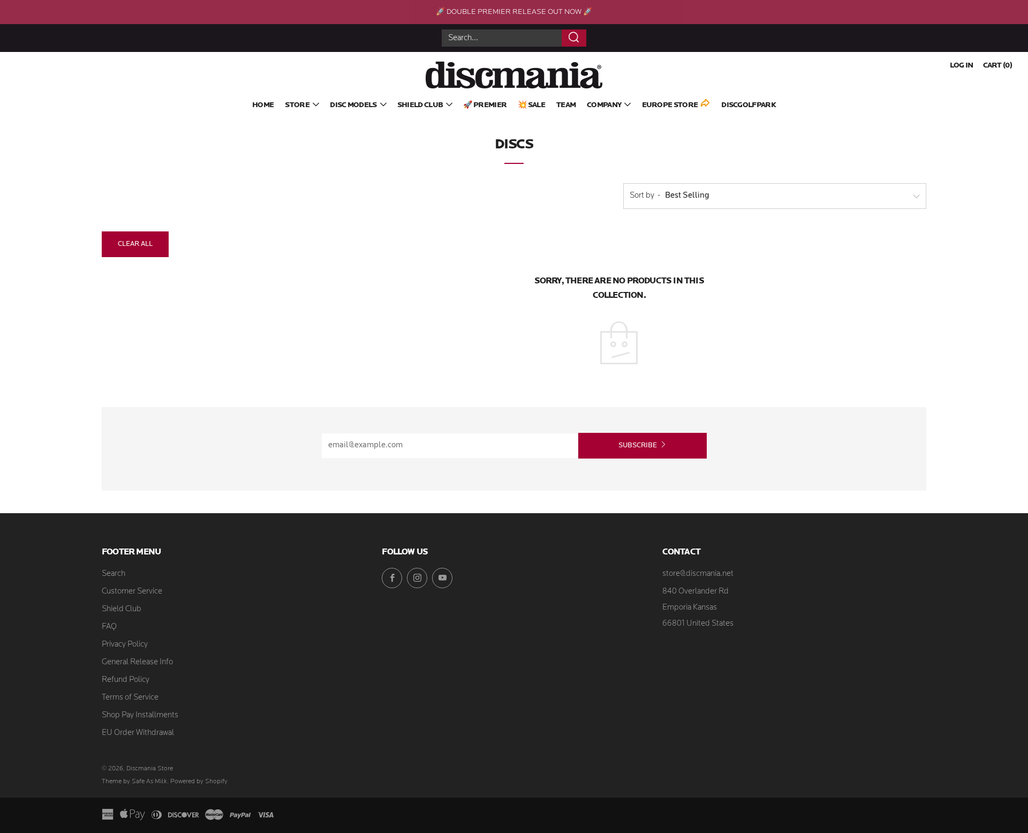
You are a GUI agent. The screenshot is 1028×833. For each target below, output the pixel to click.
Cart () (997, 66)
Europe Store (670, 105)
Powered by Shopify (199, 781)
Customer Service (132, 592)
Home (263, 105)
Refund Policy (125, 680)
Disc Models (353, 105)
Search (113, 574)
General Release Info (137, 662)
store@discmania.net (698, 574)
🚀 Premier (485, 105)
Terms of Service (130, 698)
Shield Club (420, 105)
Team (566, 105)
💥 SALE (531, 105)
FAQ (109, 627)
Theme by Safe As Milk (134, 781)
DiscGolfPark (748, 105)
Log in (961, 66)
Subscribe (637, 445)
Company (604, 105)
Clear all (135, 244)
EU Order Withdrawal (138, 733)
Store (297, 105)
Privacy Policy (125, 645)
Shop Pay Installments (140, 715)
